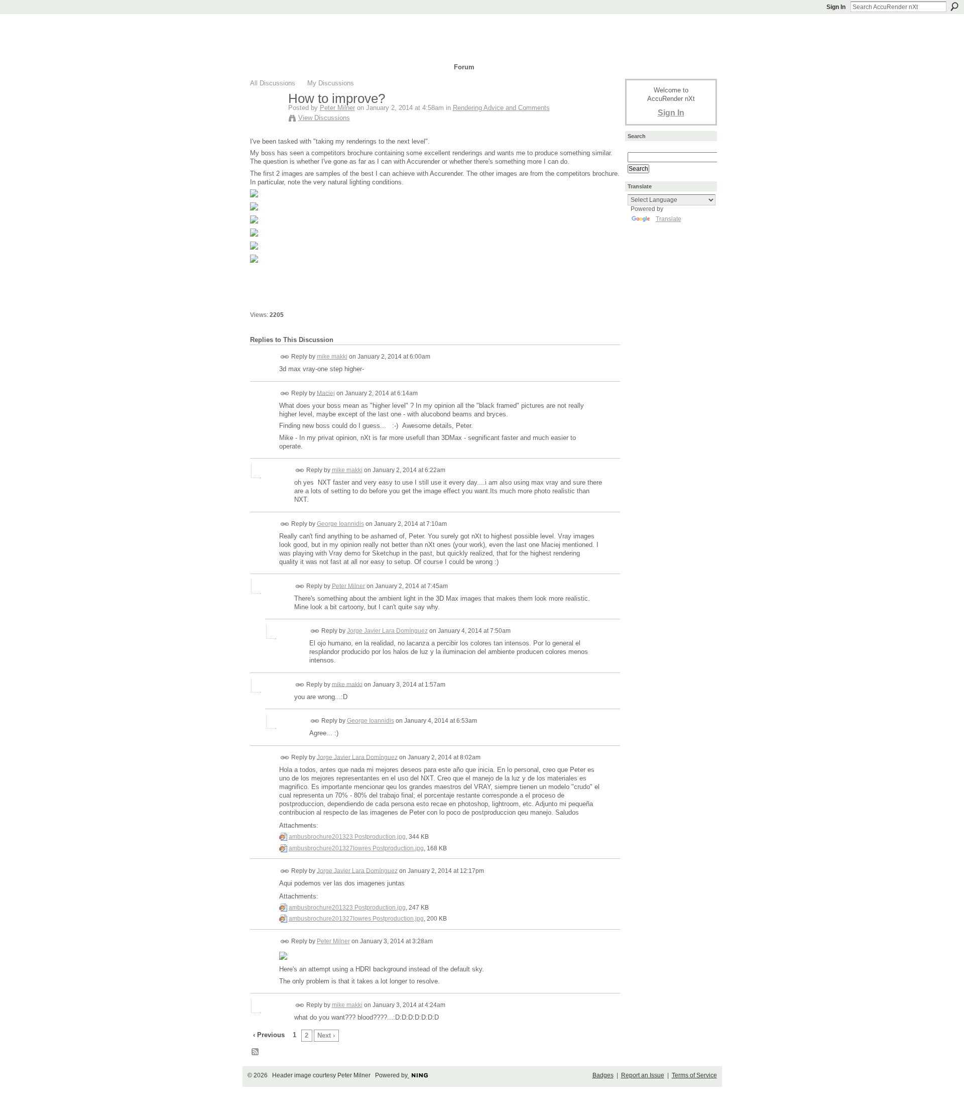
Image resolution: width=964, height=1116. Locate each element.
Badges (603, 1075)
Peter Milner (337, 107)
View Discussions (324, 118)
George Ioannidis (340, 523)
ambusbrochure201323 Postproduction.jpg (347, 836)
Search (954, 6)
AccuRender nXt (310, 28)
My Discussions (330, 83)
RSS (255, 1052)
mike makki (332, 356)
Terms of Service (694, 1075)
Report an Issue (642, 1075)
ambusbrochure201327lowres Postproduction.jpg (356, 848)
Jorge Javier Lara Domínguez (387, 630)
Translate (668, 218)
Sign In (836, 7)
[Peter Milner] (266, 120)
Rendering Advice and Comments (501, 107)
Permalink (285, 357)
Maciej (326, 392)
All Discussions (272, 83)
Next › (326, 1035)
